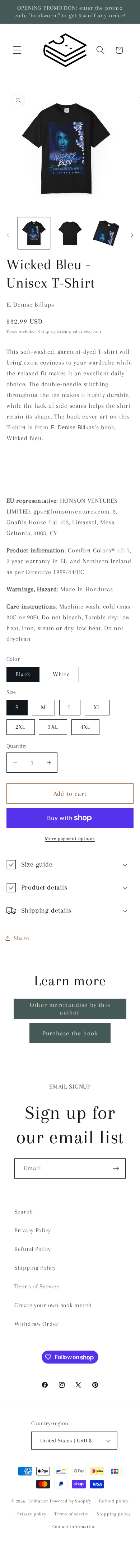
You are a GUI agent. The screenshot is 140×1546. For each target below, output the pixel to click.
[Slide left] (8, 235)
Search (23, 1211)
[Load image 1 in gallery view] (34, 233)
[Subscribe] (115, 1168)
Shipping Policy (35, 1267)
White (61, 674)
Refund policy (114, 1501)
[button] (17, 50)
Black (23, 674)
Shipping (47, 332)
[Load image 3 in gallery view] (70, 233)
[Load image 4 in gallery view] (106, 233)
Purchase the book (70, 1033)
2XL (20, 726)
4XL (85, 726)
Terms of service (71, 1513)
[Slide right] (132, 235)
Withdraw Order (36, 1323)
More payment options (70, 838)
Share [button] (21, 938)
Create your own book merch (53, 1305)
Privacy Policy (32, 1230)
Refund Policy (32, 1249)
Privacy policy (31, 1513)
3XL (53, 726)
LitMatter (38, 1501)
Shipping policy (114, 1513)
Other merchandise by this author (70, 1008)
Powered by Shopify (70, 1501)
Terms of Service (37, 1286)
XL (97, 707)
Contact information (74, 1526)
